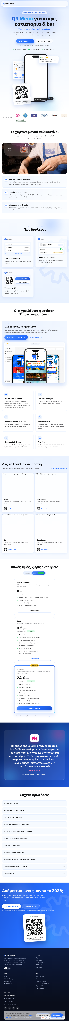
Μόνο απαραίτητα (42, 1015)
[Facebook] (9, 1008)
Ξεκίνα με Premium (34, 708)
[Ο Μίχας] (55, 115)
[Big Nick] (18, 115)
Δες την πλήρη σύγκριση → (45, 715)
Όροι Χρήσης (40, 976)
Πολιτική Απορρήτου (42, 978)
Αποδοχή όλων (57, 1015)
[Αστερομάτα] (21, 120)
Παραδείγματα (40, 962)
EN (9, 968)
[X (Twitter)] (13, 1008)
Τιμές (37, 958)
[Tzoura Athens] (44, 115)
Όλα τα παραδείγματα (58, 468)
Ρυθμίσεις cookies (41, 988)
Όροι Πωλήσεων (41, 986)
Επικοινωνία (7, 981)
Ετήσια (38, 573)
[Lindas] (64, 115)
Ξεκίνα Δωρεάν (24, 41)
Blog (5, 976)
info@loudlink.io (9, 998)
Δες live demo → (13, 508)
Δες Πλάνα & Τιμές (44, 41)
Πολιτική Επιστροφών (42, 983)
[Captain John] (34, 115)
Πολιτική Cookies (41, 981)
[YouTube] (17, 1008)
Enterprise (39, 967)
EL (5, 968)
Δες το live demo (34, 337)
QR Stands (39, 965)
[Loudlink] (8, 4)
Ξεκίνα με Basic (34, 658)
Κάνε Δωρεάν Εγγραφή (15, 337)
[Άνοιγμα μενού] (65, 3)
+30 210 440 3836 (9, 996)
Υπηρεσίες (39, 960)
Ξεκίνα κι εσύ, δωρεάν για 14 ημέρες (33, 774)
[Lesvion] (25, 115)
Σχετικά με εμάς (9, 983)
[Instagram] (5, 1008)
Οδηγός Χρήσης (8, 978)
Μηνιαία (27, 573)
